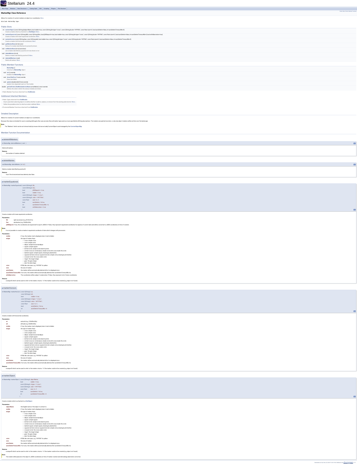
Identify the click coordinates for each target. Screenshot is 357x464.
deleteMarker (9, 53)
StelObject (32, 32)
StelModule (31, 92)
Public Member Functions (351, 11)
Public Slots (342, 11)
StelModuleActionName (23, 86)
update (9, 82)
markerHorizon (10, 39)
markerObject (9, 30)
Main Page (5, 8)
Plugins (53, 8)
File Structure (62, 8)
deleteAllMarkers (10, 58)
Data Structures (21, 8)
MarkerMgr (10, 68)
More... (42, 18)
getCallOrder (11, 86)
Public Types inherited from (14, 99)
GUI (40, 8)
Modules (12, 8)
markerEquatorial (10, 34)
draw (8, 77)
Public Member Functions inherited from (18, 92)
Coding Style (33, 8)
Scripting (46, 8)
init (8, 72)
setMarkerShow (10, 48)
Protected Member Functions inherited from (20, 107)
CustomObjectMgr (76, 126)
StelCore (13, 77)
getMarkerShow (10, 44)
